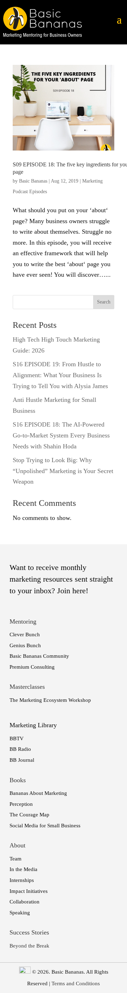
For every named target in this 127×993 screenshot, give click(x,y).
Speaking (20, 912)
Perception (21, 804)
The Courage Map (29, 814)
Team (16, 859)
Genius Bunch (25, 645)
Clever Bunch (25, 634)
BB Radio (20, 749)
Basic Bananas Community (39, 656)
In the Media (23, 869)
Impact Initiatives (29, 891)
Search (103, 302)
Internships (22, 880)
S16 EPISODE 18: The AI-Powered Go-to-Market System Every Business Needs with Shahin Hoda (61, 435)
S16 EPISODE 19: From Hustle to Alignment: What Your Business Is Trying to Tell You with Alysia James (60, 375)
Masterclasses (27, 686)
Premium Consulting (32, 667)
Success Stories (29, 932)
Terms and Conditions (76, 983)
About (17, 845)
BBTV (17, 738)
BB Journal (22, 760)
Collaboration (25, 902)
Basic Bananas (33, 181)
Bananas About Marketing (38, 793)
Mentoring (23, 621)
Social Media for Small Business (45, 825)
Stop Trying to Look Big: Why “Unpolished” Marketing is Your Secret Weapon (63, 470)
